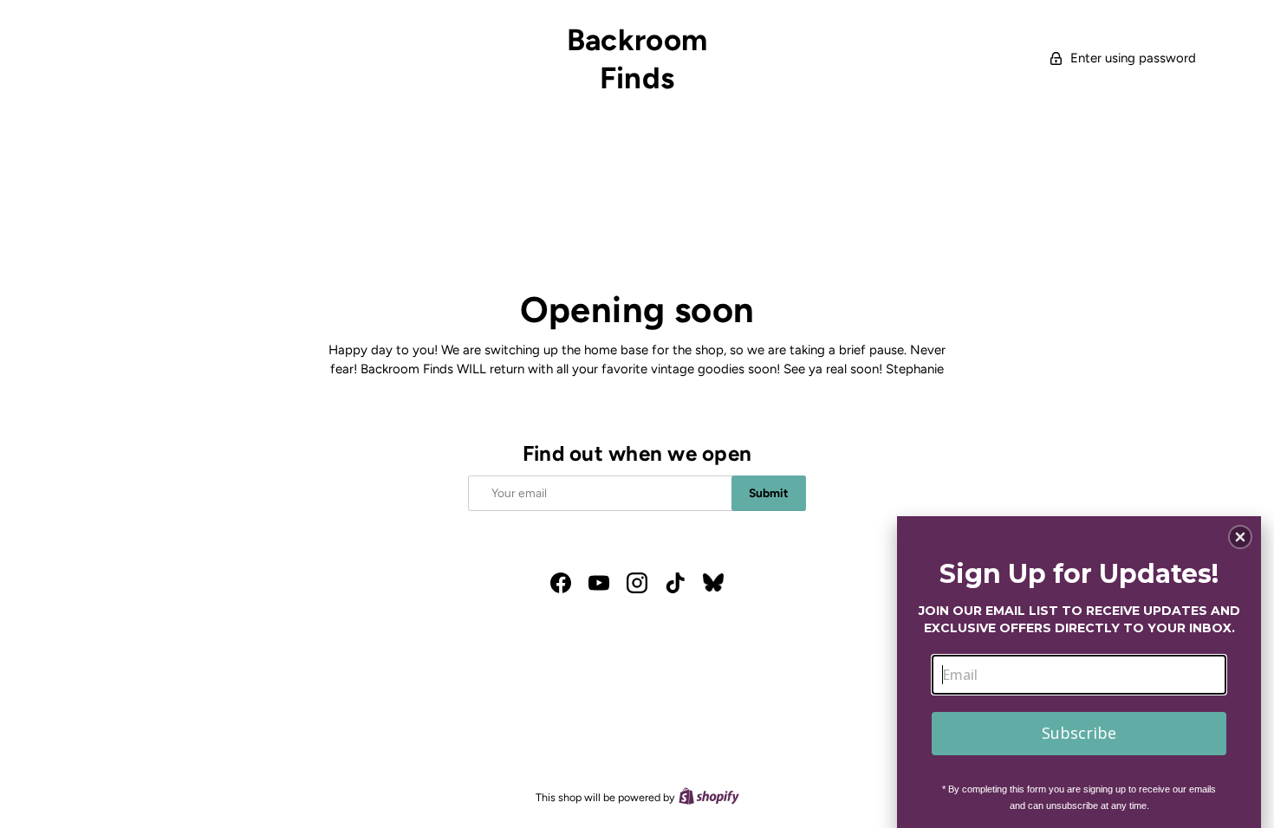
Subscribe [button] (1079, 732)
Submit (769, 493)
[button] (1240, 537)
